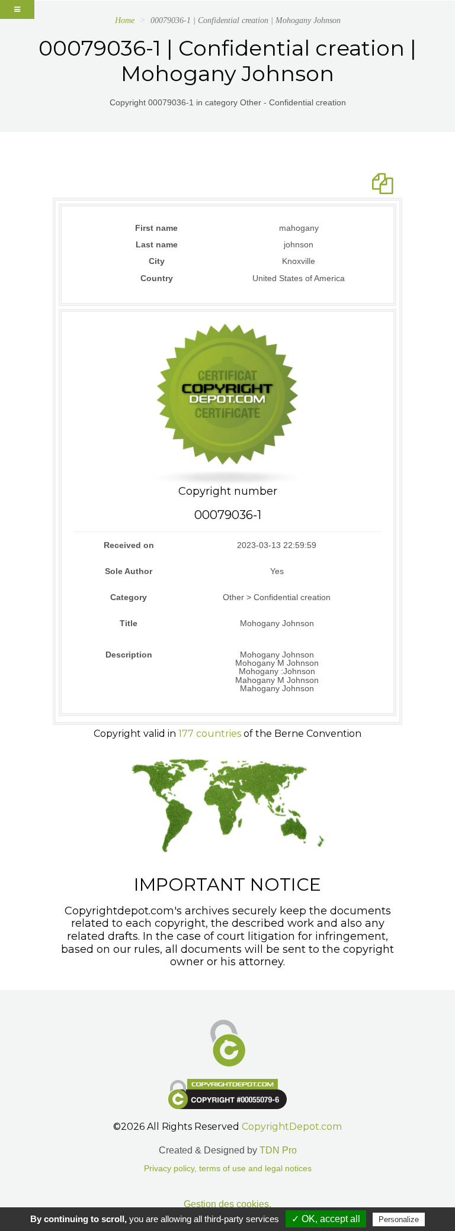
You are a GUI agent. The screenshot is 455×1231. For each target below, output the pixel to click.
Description (128, 654)
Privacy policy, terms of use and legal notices (228, 1168)
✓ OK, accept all (325, 1219)
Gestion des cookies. (227, 1204)
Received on (129, 545)
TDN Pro (278, 1150)
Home (124, 20)
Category (128, 597)
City (157, 261)
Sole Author (128, 571)
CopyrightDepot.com (292, 1126)
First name (156, 228)
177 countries (209, 733)
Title (128, 623)
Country (156, 278)
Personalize (399, 1219)
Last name (157, 244)
